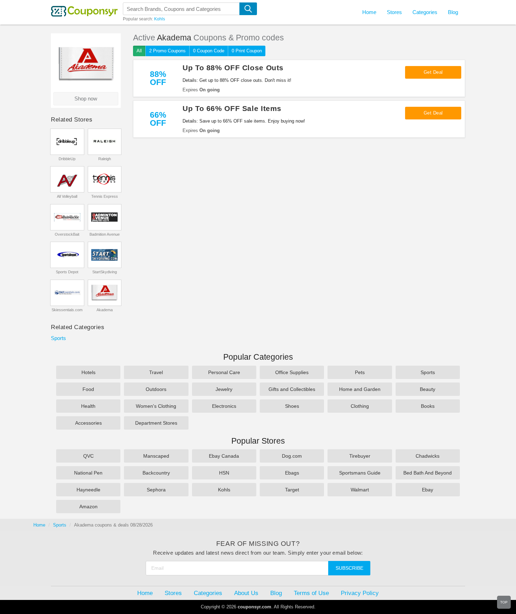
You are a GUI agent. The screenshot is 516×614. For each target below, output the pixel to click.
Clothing (360, 406)
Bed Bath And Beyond (427, 473)
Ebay (427, 489)
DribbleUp (67, 159)
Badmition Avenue (105, 234)
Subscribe (349, 568)
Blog (453, 12)
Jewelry (224, 389)
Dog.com (292, 456)
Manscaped (156, 456)
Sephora (156, 489)
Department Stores (156, 423)
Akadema (105, 310)
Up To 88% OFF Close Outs (233, 68)
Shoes (292, 406)
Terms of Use (311, 593)
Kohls (159, 19)
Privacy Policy (360, 593)
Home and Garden (360, 389)
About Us (246, 593)
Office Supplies (292, 372)
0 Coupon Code (208, 50)
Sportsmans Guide (360, 473)
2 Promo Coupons (167, 50)
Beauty (427, 389)
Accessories (88, 423)
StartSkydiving (104, 272)
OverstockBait (67, 234)
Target (292, 489)
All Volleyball (67, 196)
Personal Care (224, 372)
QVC (88, 456)
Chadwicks (427, 456)
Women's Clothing (156, 406)
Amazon (88, 506)
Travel (156, 372)
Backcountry (156, 473)
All (139, 50)
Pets (360, 372)
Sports (58, 338)
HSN (224, 473)
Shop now (85, 99)
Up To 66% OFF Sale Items (232, 108)
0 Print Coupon (247, 50)
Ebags (292, 473)
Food (88, 389)
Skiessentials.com (67, 310)
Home (39, 525)
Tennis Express (104, 196)
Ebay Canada (224, 456)
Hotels (88, 372)
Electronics (224, 406)
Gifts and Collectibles (292, 389)
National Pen (88, 473)
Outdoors (156, 389)
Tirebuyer (359, 456)
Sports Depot (67, 272)
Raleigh (104, 159)
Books (428, 406)
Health (88, 406)
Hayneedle (88, 489)
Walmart (360, 489)
